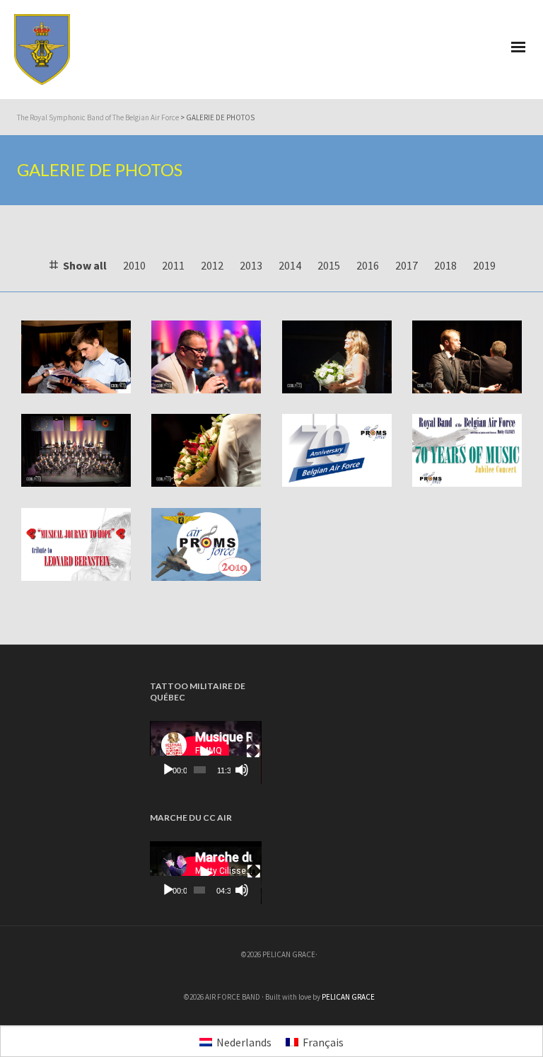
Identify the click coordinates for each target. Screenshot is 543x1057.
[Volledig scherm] (253, 751)
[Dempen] (242, 770)
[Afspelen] (168, 770)
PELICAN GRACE (348, 997)
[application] (206, 752)
